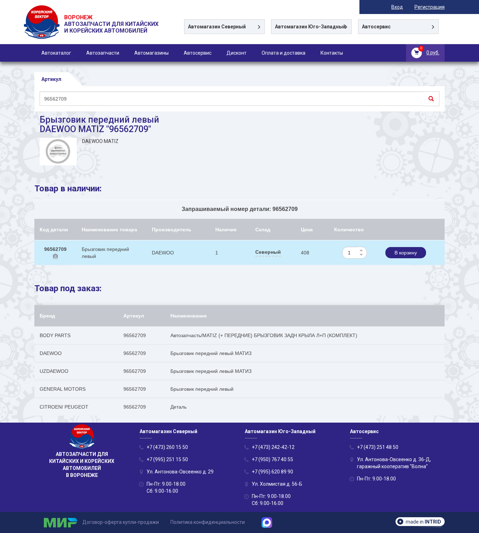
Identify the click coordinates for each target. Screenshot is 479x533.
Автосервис (197, 53)
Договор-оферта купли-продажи (120, 522)
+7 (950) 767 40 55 (272, 459)
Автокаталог (56, 53)
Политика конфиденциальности (207, 522)
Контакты (332, 53)
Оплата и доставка (283, 53)
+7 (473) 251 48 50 (377, 447)
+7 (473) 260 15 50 (167, 447)
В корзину (405, 252)
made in (423, 522)
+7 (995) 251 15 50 (167, 459)
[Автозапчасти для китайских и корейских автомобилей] (42, 31)
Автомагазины (151, 53)
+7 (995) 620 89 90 (272, 471)
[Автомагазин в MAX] (269, 522)
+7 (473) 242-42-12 (273, 447)
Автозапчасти (102, 53)
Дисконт (237, 53)
